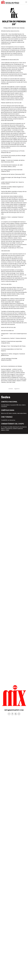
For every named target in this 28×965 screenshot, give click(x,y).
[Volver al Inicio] (10, 2)
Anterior (11, 388)
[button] (26, 2)
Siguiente (16, 388)
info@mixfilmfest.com (14, 710)
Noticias (22, 28)
